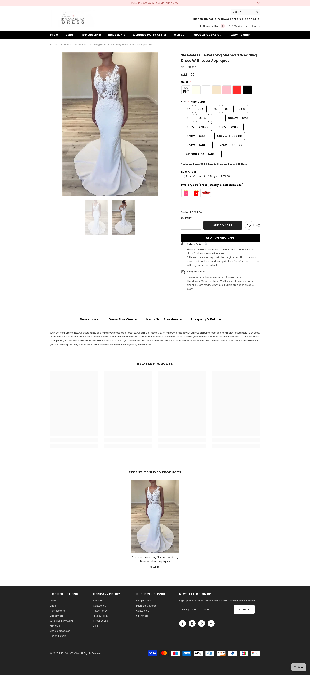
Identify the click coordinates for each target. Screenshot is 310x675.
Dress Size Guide (123, 319)
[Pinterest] (201, 623)
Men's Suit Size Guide (164, 319)
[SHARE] (257, 225)
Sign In (256, 25)
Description (90, 319)
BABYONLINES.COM (69, 653)
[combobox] (242, 12)
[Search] (245, 12)
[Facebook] (182, 623)
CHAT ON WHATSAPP (220, 238)
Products (66, 44)
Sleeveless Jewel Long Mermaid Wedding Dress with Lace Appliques (155, 559)
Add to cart (222, 225)
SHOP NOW (172, 3)
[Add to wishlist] (249, 225)
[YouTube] (211, 623)
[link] (74, 440)
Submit (244, 609)
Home (53, 44)
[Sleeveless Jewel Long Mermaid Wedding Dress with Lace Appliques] (155, 516)
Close (258, 3)
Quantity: (186, 217)
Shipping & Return (206, 319)
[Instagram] (192, 623)
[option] (110, 124)
